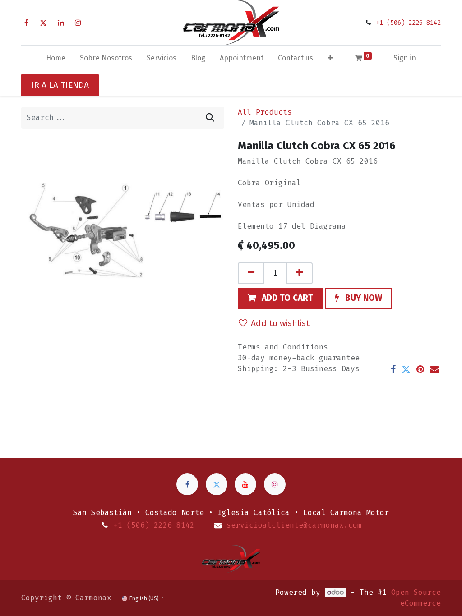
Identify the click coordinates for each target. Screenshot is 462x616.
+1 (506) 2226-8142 (408, 22)
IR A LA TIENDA (60, 85)
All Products (265, 112)
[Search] (210, 118)
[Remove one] (251, 273)
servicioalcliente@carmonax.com (294, 525)
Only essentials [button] (381, 594)
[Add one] (299, 273)
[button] (330, 60)
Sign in (404, 58)
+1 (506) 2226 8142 (153, 525)
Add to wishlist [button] (280, 323)
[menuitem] (55, 60)
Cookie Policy (103, 603)
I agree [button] (425, 594)
